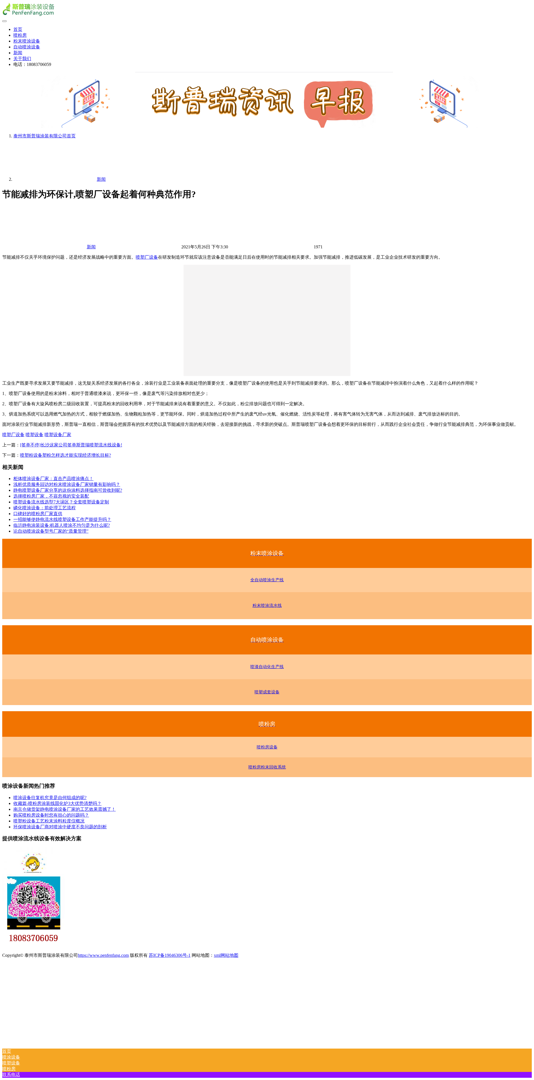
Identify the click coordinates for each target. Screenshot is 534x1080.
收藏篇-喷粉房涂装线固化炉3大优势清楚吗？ (57, 803)
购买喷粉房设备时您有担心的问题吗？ (51, 815)
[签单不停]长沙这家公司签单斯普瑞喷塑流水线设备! (71, 445)
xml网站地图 (226, 955)
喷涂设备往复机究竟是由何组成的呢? (49, 797)
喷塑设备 (34, 434)
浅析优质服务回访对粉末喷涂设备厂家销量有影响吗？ (66, 484)
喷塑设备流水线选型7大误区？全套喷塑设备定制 (61, 502)
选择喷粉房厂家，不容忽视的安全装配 (51, 496)
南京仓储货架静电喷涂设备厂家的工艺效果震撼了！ (64, 809)
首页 (17, 29)
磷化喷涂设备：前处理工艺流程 (44, 507)
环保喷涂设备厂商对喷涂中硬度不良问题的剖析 (60, 826)
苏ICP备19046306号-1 (170, 955)
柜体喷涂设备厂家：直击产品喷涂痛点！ (53, 478)
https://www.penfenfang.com (103, 955)
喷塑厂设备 (147, 257)
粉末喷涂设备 (26, 41)
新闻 (17, 52)
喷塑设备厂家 (57, 434)
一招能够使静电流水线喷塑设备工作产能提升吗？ (62, 519)
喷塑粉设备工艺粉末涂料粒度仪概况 (49, 821)
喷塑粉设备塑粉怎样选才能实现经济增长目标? (65, 455)
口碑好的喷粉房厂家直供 (37, 513)
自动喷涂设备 (26, 47)
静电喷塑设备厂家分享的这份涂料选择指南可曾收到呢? (67, 490)
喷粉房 (20, 35)
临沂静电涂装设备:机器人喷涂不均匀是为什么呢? (61, 525)
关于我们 (22, 58)
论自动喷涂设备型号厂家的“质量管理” (50, 531)
